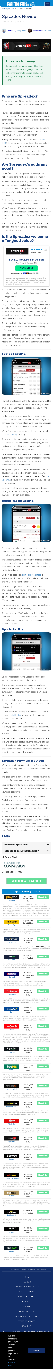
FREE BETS (26, 1282)
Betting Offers (8, 9)
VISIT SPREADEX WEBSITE (26, 881)
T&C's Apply (23, 1269)
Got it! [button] (36, 1351)
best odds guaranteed (31, 575)
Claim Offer (43, 897)
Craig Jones (21, 31)
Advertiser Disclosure (26, 1316)
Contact (26, 1301)
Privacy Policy (26, 1311)
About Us (26, 1326)
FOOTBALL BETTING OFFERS (26, 1287)
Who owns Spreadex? (16, 844)
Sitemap (26, 1306)
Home (26, 1277)
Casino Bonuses (26, 1296)
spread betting (11, 434)
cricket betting (15, 715)
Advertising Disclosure (41, 1269)
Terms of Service (26, 1321)
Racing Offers (26, 1292)
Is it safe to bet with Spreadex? (21, 851)
